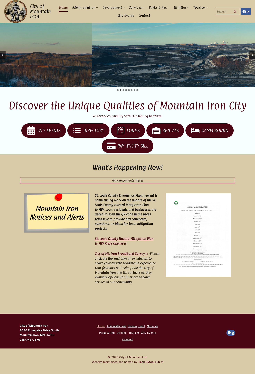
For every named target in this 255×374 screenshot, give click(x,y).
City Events (125, 15)
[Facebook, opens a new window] (246, 11)
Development (136, 326)
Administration (116, 326)
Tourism (134, 332)
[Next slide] (252, 55)
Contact (144, 15)
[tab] (118, 90)
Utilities (121, 332)
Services (152, 326)
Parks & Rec (107, 332)
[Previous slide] (3, 55)
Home (63, 7)
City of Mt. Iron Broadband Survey (120, 253)
